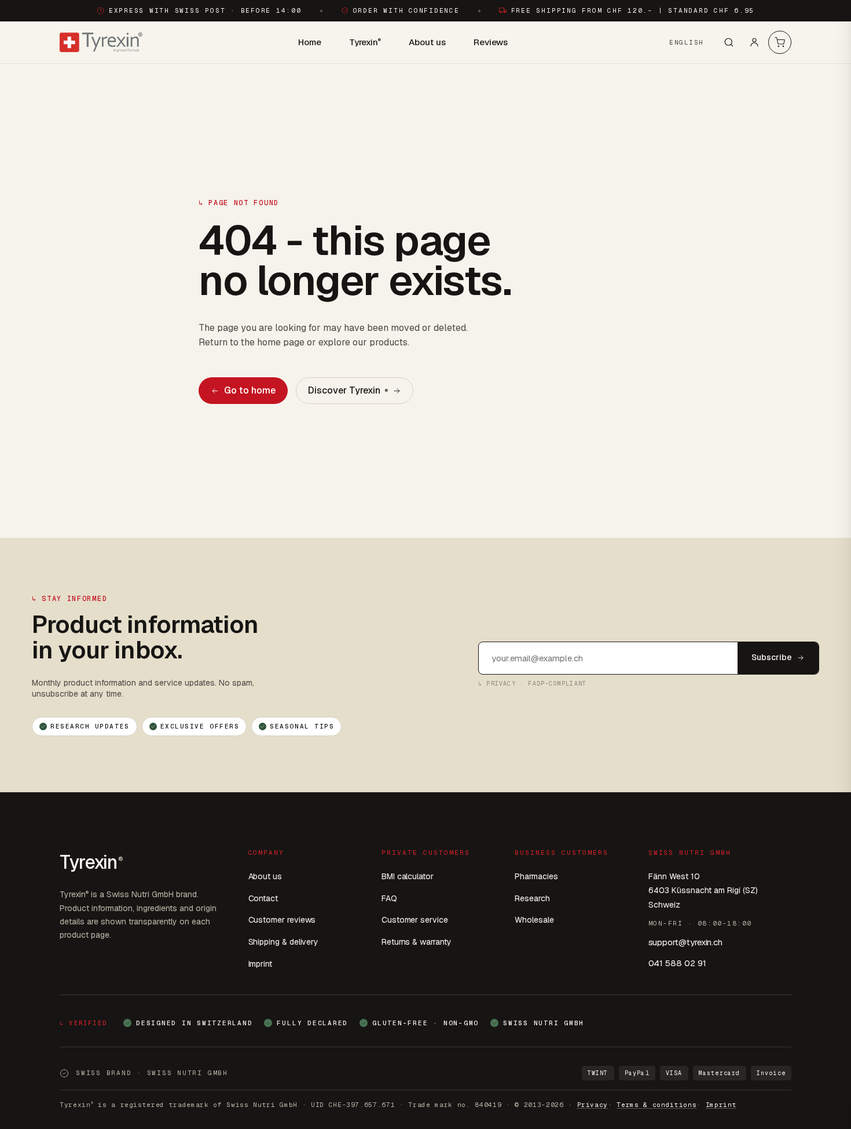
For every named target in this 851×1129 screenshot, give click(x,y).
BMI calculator (408, 876)
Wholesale (534, 920)
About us (427, 42)
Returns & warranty (417, 942)
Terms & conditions (656, 1105)
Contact (263, 898)
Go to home (250, 390)
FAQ (389, 898)
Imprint (260, 964)
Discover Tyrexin (348, 390)
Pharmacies (536, 876)
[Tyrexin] (101, 42)
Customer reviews (282, 920)
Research (532, 898)
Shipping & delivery (283, 942)
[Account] (754, 42)
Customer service (415, 920)
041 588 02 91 (677, 962)
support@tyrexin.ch (685, 942)
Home (309, 42)
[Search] (728, 42)
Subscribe (771, 657)
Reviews (491, 42)
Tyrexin (365, 42)
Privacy (592, 1105)
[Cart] (779, 42)
